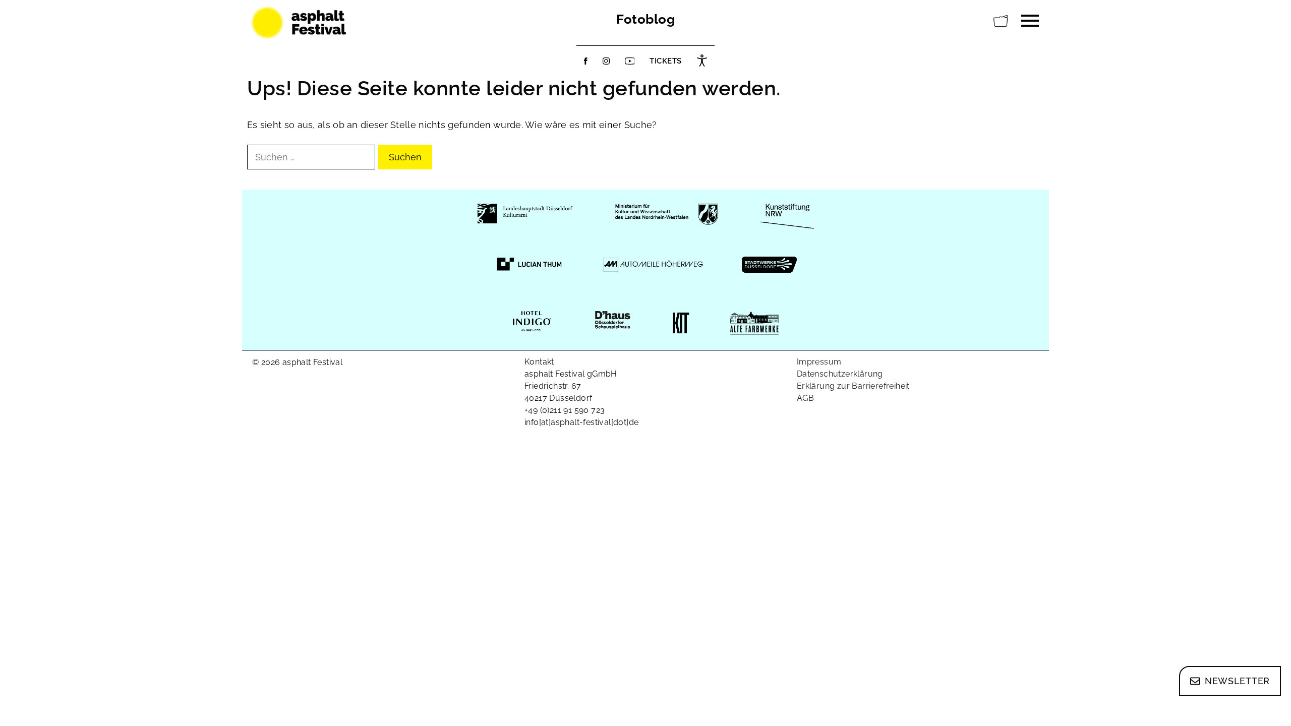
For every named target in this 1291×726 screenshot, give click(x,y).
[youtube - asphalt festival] (629, 61)
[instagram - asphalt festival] (606, 61)
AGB (805, 398)
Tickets (666, 61)
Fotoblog (645, 19)
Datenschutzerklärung (840, 374)
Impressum (819, 362)
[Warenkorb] (1001, 21)
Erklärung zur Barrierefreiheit (853, 386)
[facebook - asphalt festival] (585, 61)
